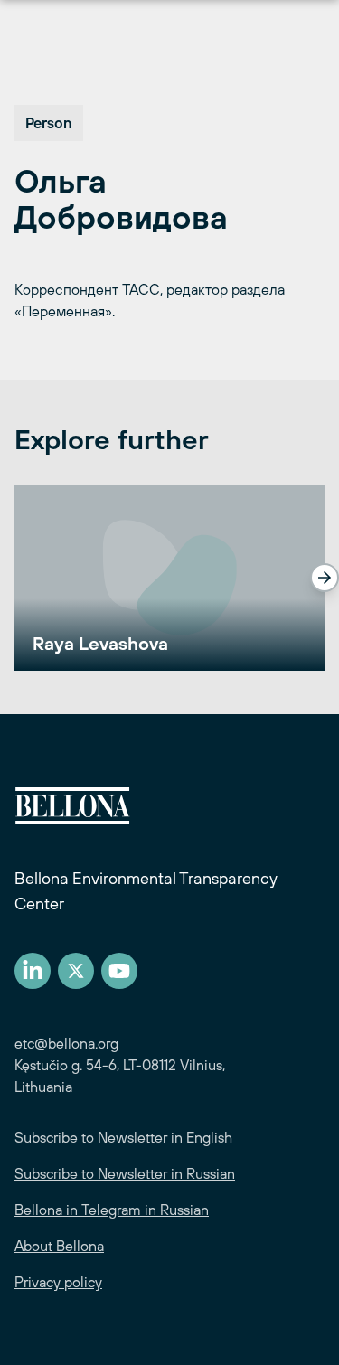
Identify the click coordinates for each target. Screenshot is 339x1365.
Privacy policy (58, 1282)
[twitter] (76, 971)
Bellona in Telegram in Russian (111, 1209)
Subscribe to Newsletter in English (123, 1137)
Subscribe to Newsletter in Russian (124, 1173)
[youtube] (119, 971)
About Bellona (59, 1246)
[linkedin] (32, 971)
